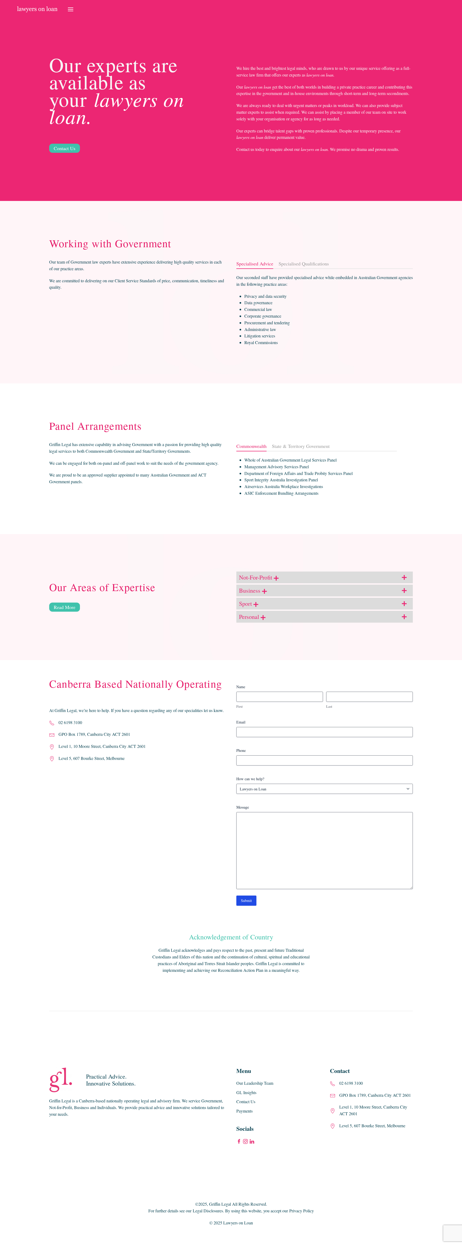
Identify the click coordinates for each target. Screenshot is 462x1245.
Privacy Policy (301, 1210)
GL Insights (246, 1092)
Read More (64, 607)
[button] (70, 9)
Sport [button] (246, 603)
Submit (246, 900)
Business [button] (250, 590)
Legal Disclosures (208, 1210)
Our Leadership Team (254, 1083)
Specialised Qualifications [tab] (304, 263)
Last (329, 706)
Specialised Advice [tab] (254, 263)
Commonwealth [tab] (251, 446)
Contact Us (64, 148)
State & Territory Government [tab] (301, 446)
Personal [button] (250, 616)
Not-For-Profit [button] (256, 577)
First (239, 706)
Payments (244, 1111)
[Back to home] (37, 9)
